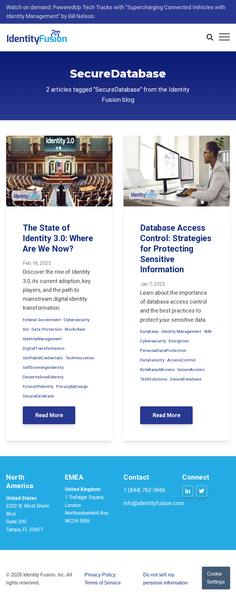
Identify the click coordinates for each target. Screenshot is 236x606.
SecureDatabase (38, 395)
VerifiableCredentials (43, 357)
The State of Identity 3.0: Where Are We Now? (58, 238)
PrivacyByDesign (72, 386)
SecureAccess (190, 369)
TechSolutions (153, 379)
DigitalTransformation (44, 348)
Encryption (179, 340)
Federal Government (42, 319)
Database (149, 331)
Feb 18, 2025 (37, 263)
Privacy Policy (100, 574)
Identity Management (181, 331)
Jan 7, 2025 (152, 284)
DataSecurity (152, 359)
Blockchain (75, 329)
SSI (26, 329)
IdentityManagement (42, 338)
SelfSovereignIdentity (43, 367)
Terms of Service (103, 582)
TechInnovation (80, 357)
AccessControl (181, 359)
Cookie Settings (216, 578)
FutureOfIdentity (38, 386)
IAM (207, 331)
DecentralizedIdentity (43, 376)
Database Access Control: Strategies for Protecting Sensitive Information (175, 248)
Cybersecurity (76, 319)
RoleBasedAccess (157, 369)
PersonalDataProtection (163, 350)
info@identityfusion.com (154, 503)
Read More (49, 415)
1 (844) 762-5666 (144, 490)
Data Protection (47, 329)
